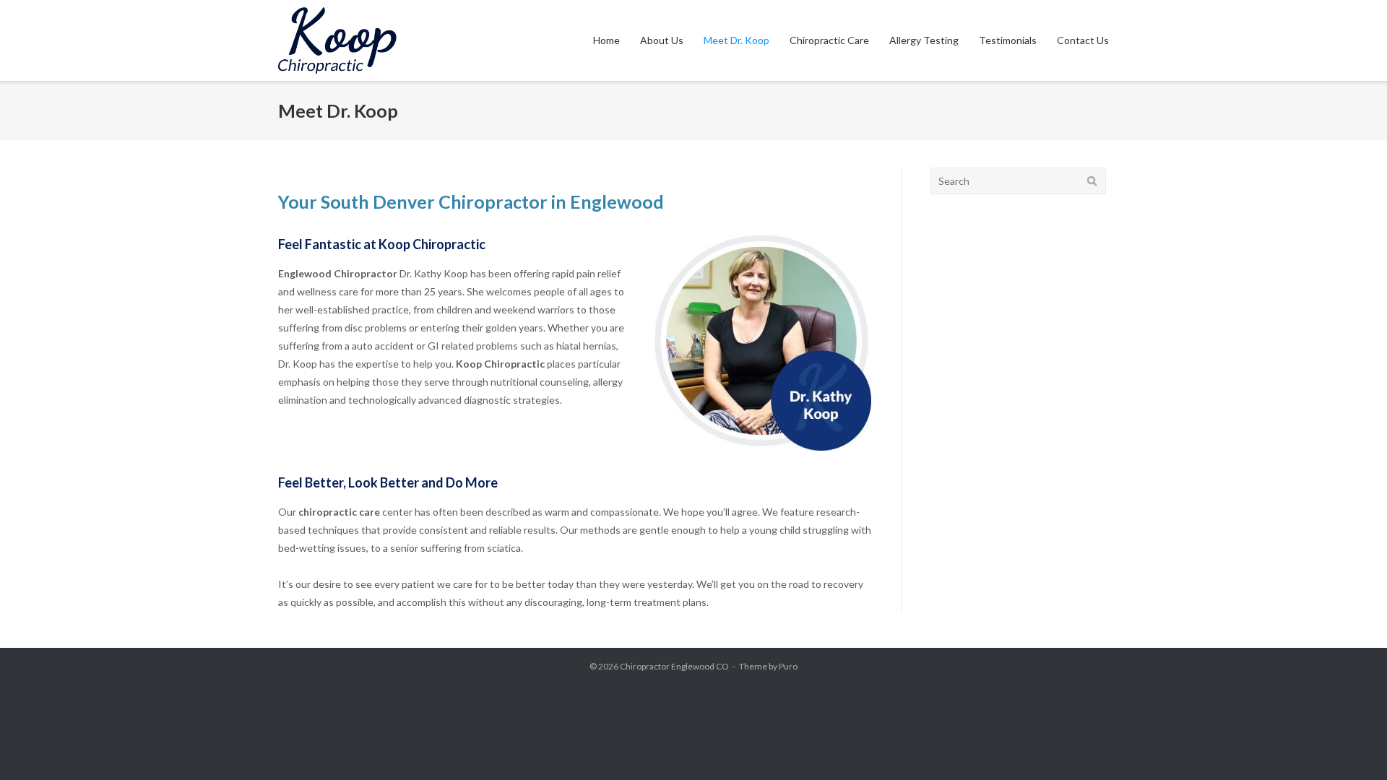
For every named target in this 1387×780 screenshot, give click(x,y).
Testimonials (1008, 40)
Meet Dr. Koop (736, 40)
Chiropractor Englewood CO (674, 666)
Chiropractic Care (829, 40)
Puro (788, 666)
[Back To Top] (1351, 745)
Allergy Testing (924, 40)
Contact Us (1083, 40)
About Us (661, 40)
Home (606, 40)
